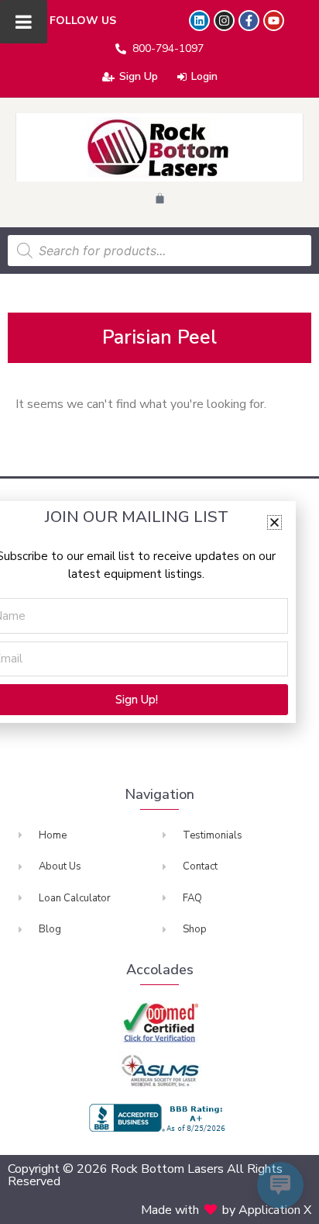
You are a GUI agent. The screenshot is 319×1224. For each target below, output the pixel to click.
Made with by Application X (226, 1210)
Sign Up (138, 76)
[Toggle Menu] (23, 21)
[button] (274, 522)
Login (204, 76)
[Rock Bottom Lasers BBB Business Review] (159, 1118)
